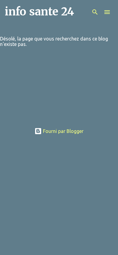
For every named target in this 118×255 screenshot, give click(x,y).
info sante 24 (39, 11)
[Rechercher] (95, 12)
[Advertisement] (59, 90)
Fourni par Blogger (63, 131)
